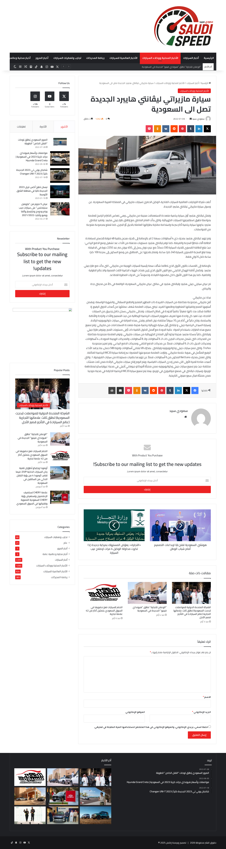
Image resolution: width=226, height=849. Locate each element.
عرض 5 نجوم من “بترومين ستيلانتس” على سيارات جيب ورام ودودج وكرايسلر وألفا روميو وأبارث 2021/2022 (33, 209)
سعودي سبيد (198, 119)
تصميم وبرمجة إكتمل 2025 (173, 843)
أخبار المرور (41, 58)
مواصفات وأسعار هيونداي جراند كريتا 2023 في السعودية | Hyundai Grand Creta (31, 157)
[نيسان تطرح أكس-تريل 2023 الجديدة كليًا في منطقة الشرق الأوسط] (60, 191)
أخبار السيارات (191, 58)
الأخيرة (43, 126)
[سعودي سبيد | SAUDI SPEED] (183, 26)
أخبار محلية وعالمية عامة (55, 554)
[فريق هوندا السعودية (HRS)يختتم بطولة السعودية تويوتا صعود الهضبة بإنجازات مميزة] (30, 815)
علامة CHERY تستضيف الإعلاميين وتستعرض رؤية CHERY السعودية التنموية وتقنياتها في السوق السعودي (31, 498)
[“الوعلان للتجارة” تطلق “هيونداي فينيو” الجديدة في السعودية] (147, 593)
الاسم (207, 697)
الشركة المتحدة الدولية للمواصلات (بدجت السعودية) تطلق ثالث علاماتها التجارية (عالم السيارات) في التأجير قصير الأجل (192, 612)
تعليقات (21, 126)
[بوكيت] (149, 128)
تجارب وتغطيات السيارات (67, 58)
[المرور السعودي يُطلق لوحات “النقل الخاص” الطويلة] (60, 141)
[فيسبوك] (194, 390)
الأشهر (64, 126)
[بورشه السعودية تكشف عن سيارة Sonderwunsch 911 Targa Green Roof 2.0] (30, 796)
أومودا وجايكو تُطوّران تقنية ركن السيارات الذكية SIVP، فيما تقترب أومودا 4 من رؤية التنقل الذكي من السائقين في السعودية (31, 475)
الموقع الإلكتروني (135, 712)
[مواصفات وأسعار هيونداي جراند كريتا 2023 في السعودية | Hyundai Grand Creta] (60, 158)
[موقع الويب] (185, 417)
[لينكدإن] (199, 128)
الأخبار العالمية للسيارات (123, 58)
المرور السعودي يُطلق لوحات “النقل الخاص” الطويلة (32, 141)
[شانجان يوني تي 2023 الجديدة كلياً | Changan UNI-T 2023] (60, 175)
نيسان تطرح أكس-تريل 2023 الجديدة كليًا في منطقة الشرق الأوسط (32, 191)
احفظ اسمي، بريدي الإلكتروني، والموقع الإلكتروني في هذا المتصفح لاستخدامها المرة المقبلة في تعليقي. (151, 727)
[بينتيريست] (182, 128)
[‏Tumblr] (190, 128)
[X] (207, 128)
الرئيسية (209, 58)
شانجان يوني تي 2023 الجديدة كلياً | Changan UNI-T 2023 (31, 172)
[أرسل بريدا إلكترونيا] (191, 119)
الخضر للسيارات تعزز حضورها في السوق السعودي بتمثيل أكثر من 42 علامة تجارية (104, 610)
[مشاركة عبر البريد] (120, 390)
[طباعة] (111, 390)
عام (65, 543)
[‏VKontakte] (165, 128)
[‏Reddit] (174, 128)
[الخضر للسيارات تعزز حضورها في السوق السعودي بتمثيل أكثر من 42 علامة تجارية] (103, 593)
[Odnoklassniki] (157, 128)
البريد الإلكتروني (201, 712)
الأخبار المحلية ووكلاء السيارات (160, 58)
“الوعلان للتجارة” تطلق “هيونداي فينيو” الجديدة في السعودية (150, 609)
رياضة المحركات (95, 58)
